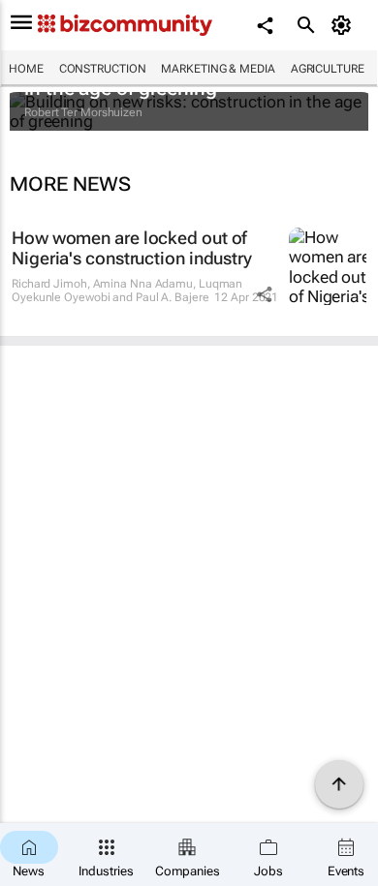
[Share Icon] (264, 294)
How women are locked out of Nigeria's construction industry (132, 248)
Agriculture (327, 69)
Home (26, 69)
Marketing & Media (217, 69)
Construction (102, 69)
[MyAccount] (345, 25)
